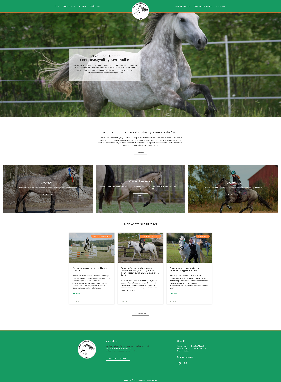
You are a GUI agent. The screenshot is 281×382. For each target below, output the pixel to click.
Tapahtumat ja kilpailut (203, 6)
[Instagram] (185, 363)
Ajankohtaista (95, 6)
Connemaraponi (69, 6)
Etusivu (57, 6)
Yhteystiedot (221, 6)
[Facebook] (180, 363)
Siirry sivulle (48, 194)
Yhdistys (82, 6)
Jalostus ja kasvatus (182, 6)
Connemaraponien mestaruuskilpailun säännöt (90, 269)
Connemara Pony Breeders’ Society (191, 346)
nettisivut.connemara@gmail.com (118, 348)
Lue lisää (76, 293)
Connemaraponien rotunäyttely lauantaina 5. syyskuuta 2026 (184, 269)
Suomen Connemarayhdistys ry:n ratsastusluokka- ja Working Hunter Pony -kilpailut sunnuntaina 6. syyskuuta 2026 (140, 272)
